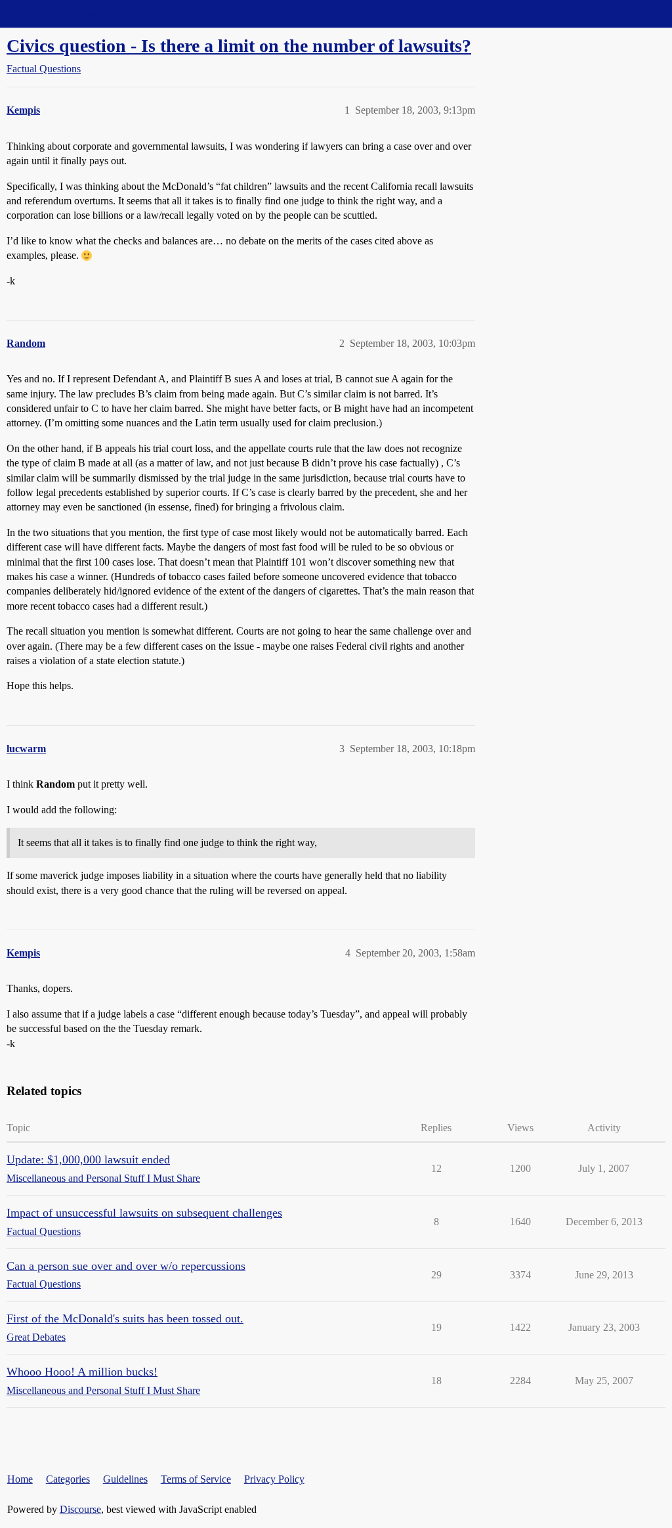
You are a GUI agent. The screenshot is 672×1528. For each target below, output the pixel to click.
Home (20, 1479)
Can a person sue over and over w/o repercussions (126, 1265)
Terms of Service (196, 1479)
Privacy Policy (274, 1479)
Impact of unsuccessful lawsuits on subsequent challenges (144, 1212)
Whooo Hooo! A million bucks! (82, 1371)
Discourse (80, 1509)
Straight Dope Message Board (69, 13)
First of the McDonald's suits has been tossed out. (125, 1318)
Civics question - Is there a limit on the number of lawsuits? (239, 45)
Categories (68, 1479)
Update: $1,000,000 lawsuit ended (88, 1159)
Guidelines (125, 1479)
